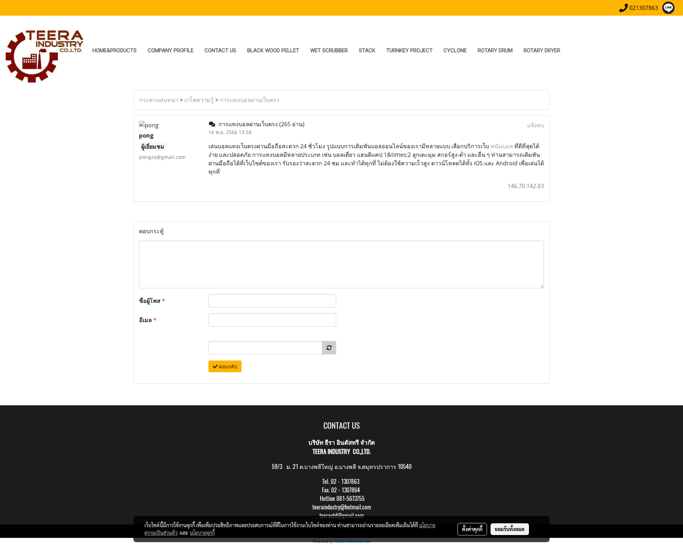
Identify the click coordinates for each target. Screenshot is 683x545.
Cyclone (455, 50)
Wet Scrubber (329, 50)
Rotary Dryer (542, 50)
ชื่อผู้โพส (152, 301)
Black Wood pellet (273, 50)
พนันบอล (502, 146)
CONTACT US (220, 50)
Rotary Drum (495, 50)
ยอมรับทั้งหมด (510, 529)
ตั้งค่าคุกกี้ (472, 529)
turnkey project (409, 50)
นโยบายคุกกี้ (202, 532)
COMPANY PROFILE (171, 50)
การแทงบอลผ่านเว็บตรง (249, 100)
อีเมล (148, 320)
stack (367, 50)
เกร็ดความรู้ (199, 100)
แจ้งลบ (535, 125)
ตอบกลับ (227, 366)
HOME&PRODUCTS (114, 50)
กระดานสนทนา (158, 100)
